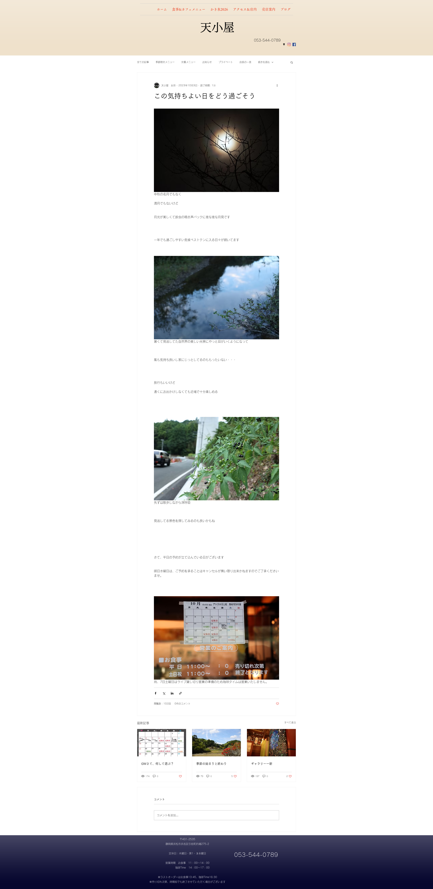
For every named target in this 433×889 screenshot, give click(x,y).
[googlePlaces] (284, 44)
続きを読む (264, 62)
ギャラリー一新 (261, 763)
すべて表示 (290, 722)
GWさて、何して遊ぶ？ (157, 763)
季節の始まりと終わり (211, 763)
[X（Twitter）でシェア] (163, 693)
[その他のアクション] (277, 85)
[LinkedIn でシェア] (172, 693)
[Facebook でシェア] (155, 693)
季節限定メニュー (165, 62)
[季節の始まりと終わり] (216, 742)
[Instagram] (289, 44)
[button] (291, 62)
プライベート (226, 62)
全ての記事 (143, 62)
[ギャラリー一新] (271, 742)
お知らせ (207, 62)
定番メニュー (188, 62)
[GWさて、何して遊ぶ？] (161, 742)
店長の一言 (245, 62)
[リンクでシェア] (180, 693)
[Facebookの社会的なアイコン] (294, 44)
